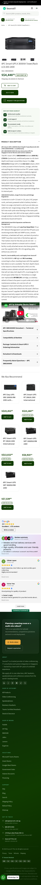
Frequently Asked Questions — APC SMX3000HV (16, 362)
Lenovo (4, 742)
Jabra (4, 737)
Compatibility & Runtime (12, 338)
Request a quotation (14, 648)
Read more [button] (5, 554)
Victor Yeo (11, 584)
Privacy (4, 853)
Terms (10, 853)
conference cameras (23, 676)
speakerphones (7, 676)
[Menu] (37, 8)
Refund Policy (7, 806)
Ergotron (5, 746)
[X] (25, 683)
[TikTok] (21, 683)
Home (3, 25)
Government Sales (8, 769)
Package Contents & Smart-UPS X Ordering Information (15, 345)
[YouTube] (16, 683)
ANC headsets (29, 673)
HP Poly (5, 729)
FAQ (3, 789)
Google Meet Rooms (9, 765)
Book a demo (14, 642)
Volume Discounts (8, 774)
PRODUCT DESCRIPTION (11, 142)
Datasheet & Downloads (12, 354)
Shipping (4, 79)
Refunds (16, 853)
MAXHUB (5, 733)
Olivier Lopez (11, 560)
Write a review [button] (9, 530)
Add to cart (7, 417)
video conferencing (31, 661)
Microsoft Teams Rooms (10, 757)
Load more (20, 606)
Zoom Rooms (6, 761)
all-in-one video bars (17, 673)
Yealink (4, 725)
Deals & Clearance (8, 714)
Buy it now (10, 93)
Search (4, 797)
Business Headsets (9, 705)
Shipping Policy (7, 802)
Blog (3, 793)
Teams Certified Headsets (11, 709)
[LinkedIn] (4, 683)
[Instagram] (12, 683)
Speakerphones (7, 701)
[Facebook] (8, 683)
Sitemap (5, 810)
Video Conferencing (9, 697)
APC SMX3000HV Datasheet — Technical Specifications (18, 329)
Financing (5, 778)
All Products (6, 692)
